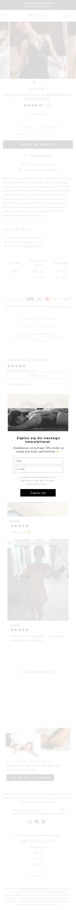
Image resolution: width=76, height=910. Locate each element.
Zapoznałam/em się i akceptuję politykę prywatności (39, 480)
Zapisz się (38, 493)
